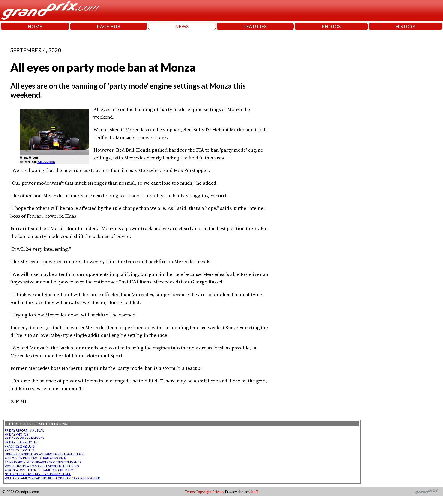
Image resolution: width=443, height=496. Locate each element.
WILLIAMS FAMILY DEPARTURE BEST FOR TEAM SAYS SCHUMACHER (52, 478)
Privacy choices (237, 491)
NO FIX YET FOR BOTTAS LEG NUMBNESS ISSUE (38, 474)
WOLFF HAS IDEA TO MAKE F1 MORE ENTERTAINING (42, 466)
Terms (190, 491)
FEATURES (255, 26)
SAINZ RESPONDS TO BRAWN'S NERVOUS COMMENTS (43, 462)
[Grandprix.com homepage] (426, 491)
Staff (254, 491)
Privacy (218, 491)
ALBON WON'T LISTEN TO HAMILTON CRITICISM (39, 470)
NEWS (182, 26)
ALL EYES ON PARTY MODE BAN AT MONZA (35, 458)
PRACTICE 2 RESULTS (20, 446)
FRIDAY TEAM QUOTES (21, 442)
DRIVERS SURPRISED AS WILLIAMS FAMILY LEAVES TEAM (44, 454)
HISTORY (405, 26)
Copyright (203, 491)
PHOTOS (331, 26)
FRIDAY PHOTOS (16, 434)
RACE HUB (108, 26)
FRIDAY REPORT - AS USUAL (24, 430)
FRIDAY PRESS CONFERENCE (24, 438)
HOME (35, 26)
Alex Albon (46, 161)
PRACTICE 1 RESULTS (20, 450)
